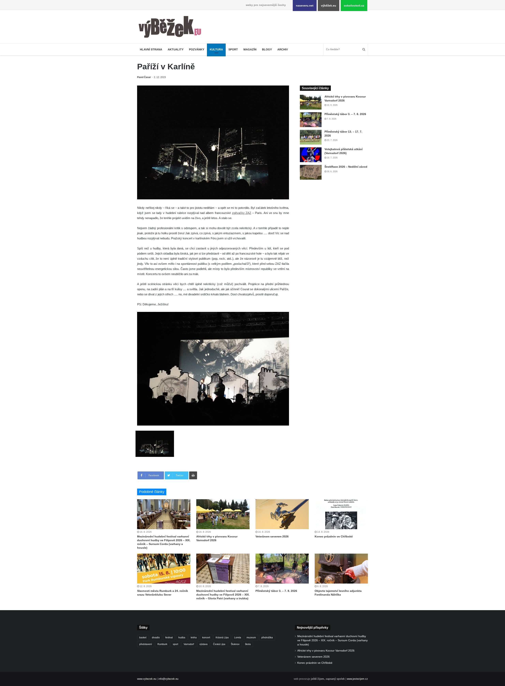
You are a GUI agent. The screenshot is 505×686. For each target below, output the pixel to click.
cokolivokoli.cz (354, 5)
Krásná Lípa (222, 637)
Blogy (267, 49)
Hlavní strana (151, 49)
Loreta (237, 637)
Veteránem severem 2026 (272, 536)
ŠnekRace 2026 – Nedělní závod (346, 166)
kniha (194, 637)
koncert (206, 637)
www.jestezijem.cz (357, 678)
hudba (181, 637)
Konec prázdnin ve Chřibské (334, 536)
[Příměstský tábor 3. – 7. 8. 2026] (311, 119)
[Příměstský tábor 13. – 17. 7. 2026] (311, 137)
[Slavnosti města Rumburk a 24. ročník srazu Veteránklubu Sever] (163, 569)
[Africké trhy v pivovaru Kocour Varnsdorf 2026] (311, 102)
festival (169, 637)
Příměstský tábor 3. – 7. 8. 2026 (345, 114)
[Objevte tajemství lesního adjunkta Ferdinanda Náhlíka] (341, 569)
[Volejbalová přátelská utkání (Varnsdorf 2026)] (311, 154)
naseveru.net (304, 5)
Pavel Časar (144, 77)
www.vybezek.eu (146, 678)
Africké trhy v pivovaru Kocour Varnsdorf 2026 (325, 650)
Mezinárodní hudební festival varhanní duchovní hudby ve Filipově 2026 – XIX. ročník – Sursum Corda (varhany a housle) (332, 640)
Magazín (249, 49)
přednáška (267, 637)
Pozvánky (196, 49)
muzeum (251, 637)
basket (142, 637)
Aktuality (175, 49)
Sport (233, 49)
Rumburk (162, 644)
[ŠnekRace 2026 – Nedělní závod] (311, 172)
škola (248, 644)
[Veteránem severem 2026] (282, 514)
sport (175, 644)
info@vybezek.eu (168, 678)
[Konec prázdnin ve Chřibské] (341, 514)
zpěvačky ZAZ (241, 213)
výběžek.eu (328, 5)
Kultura (216, 49)
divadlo (156, 637)
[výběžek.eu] (171, 27)
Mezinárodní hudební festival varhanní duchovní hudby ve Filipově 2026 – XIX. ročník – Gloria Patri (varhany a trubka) (223, 594)
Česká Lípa (219, 644)
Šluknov (235, 644)
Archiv (282, 49)
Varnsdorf (189, 644)
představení (145, 644)
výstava (203, 644)
